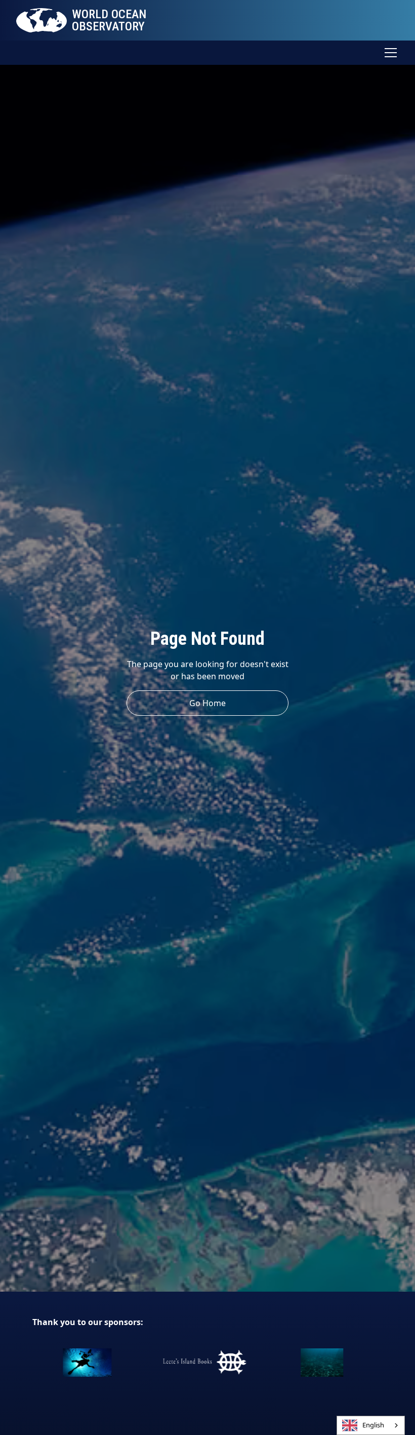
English (373, 1424)
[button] (389, 53)
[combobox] (371, 1425)
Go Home (207, 703)
